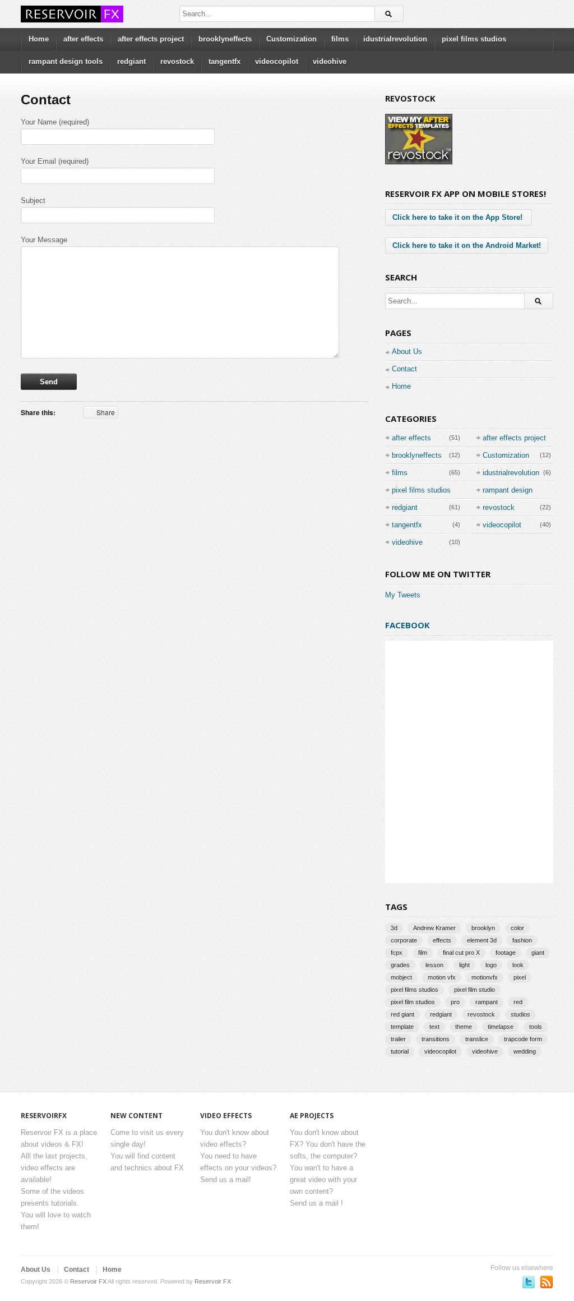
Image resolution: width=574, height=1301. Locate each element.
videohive (329, 61)
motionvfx (484, 977)
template (402, 1026)
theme (463, 1026)
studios (520, 1014)
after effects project (151, 39)
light (464, 965)
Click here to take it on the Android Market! (466, 245)
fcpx (396, 952)
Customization (291, 39)
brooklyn (483, 928)
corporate (404, 940)
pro (455, 1002)
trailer (398, 1039)
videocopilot (276, 61)
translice (476, 1039)
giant (537, 952)
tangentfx (224, 61)
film (422, 952)
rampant (486, 1002)
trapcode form (523, 1039)
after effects (83, 39)
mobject (401, 977)
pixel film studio (474, 989)
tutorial (400, 1051)
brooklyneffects (225, 39)
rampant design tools (66, 61)
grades (400, 965)
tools (535, 1026)
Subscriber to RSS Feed (546, 1282)
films (340, 39)
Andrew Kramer (434, 928)
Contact (404, 369)
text (434, 1026)
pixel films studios (474, 39)
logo (491, 965)
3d (394, 928)
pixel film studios (413, 1002)
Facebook (407, 625)
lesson (434, 965)
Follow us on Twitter (528, 1282)
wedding (524, 1051)
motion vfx (442, 977)
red (517, 1002)
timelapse (500, 1026)
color (517, 928)
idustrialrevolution (395, 39)
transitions (436, 1039)
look (518, 965)
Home (39, 39)
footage (506, 952)
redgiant (131, 61)
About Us (407, 351)
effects (442, 940)
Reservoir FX (88, 1281)
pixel (519, 977)
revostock (177, 61)
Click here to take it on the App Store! (458, 217)
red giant (402, 1014)
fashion (522, 940)
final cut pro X (461, 952)
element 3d (482, 940)
